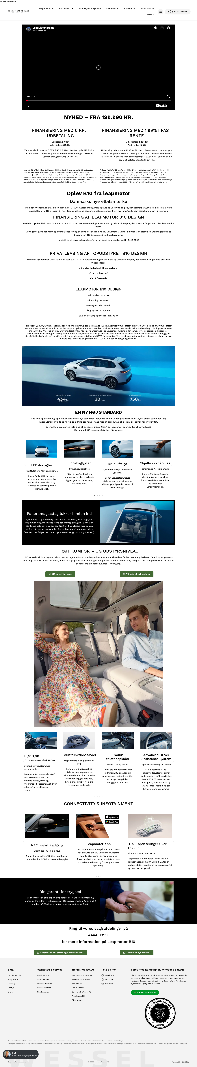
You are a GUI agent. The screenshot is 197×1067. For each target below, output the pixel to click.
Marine (150, 15)
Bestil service (147, 8)
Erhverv (128, 8)
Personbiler (64, 8)
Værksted (111, 8)
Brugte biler (45, 8)
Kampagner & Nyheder (90, 8)
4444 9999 (98, 935)
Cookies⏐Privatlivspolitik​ (17, 1062)
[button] (25, 465)
